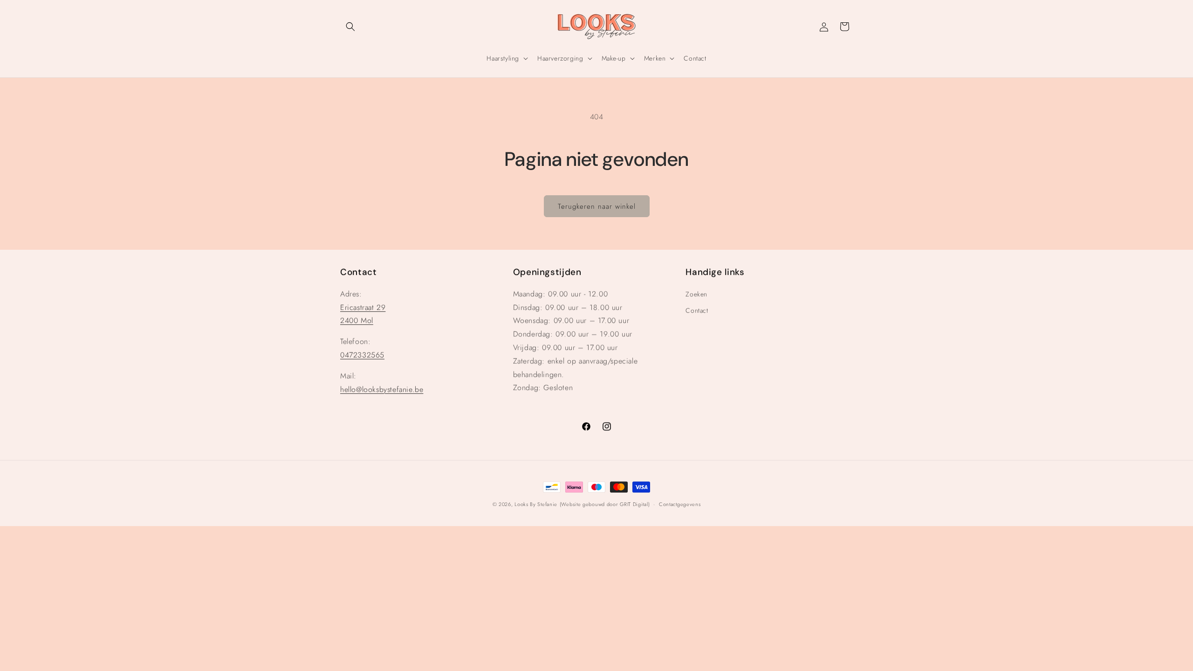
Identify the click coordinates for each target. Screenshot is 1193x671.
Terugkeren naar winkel (597, 206)
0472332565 (362, 354)
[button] (350, 26)
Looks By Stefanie (535, 504)
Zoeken (696, 294)
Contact (697, 310)
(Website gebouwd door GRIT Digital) (605, 504)
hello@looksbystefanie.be (381, 389)
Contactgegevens (680, 504)
